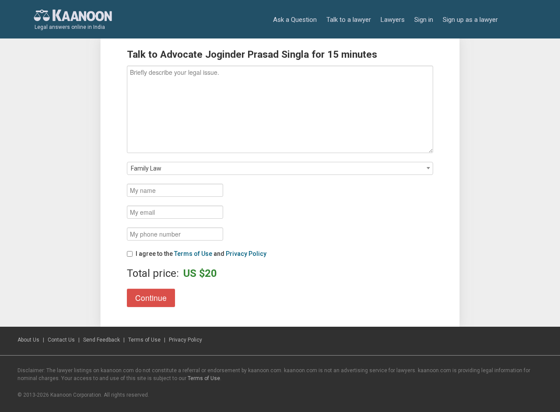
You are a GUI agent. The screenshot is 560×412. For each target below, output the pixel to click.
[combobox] (280, 168)
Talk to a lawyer (348, 20)
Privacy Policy (246, 253)
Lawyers (393, 20)
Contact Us (61, 340)
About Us (28, 340)
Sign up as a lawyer (470, 20)
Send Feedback (101, 340)
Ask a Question (295, 20)
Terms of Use (193, 253)
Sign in (423, 20)
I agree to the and (201, 253)
